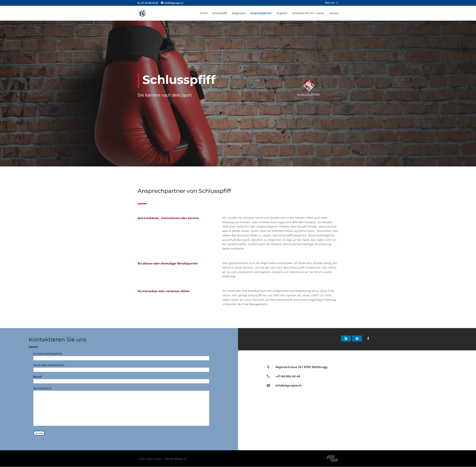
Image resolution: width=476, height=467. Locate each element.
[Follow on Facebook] (368, 338)
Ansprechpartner (261, 13)
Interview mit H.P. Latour (308, 13)
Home (204, 13)
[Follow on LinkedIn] (346, 338)
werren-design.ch (176, 458)
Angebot (282, 13)
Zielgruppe (238, 13)
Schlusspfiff (219, 13)
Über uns (330, 3)
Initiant (333, 13)
